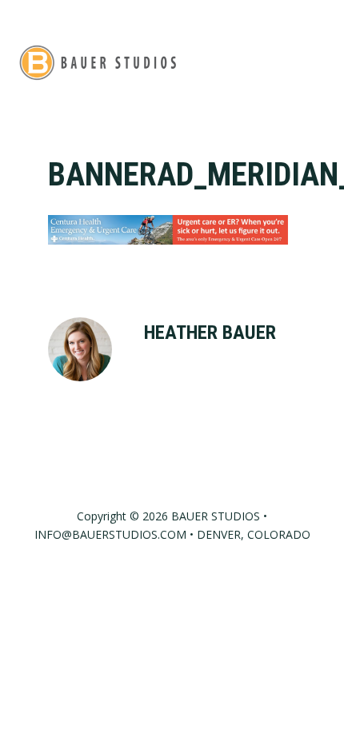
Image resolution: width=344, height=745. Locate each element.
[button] (317, 62)
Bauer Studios (98, 62)
